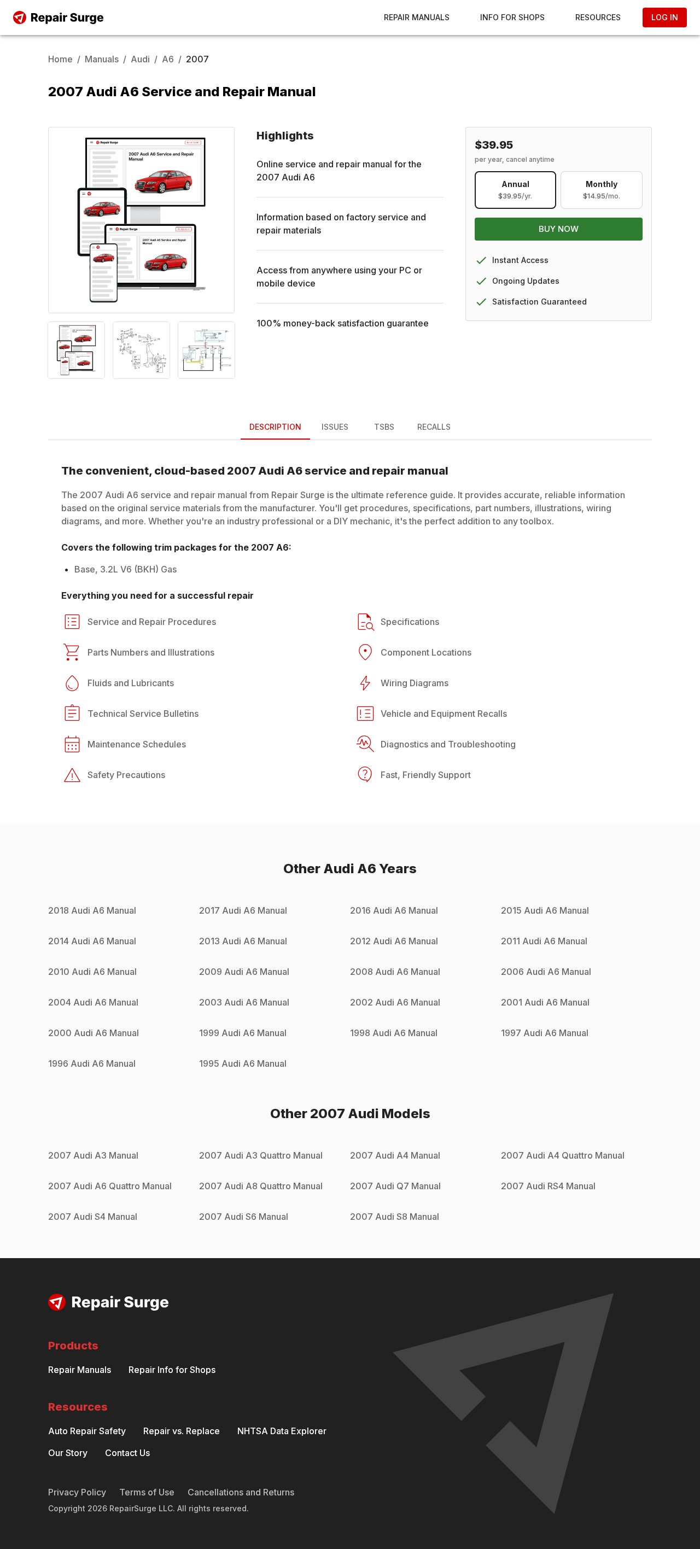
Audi (140, 59)
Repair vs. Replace (181, 1430)
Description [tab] (275, 426)
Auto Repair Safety (87, 1430)
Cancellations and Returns (241, 1492)
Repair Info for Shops (172, 1369)
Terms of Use (146, 1492)
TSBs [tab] (384, 426)
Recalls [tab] (434, 426)
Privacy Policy (77, 1492)
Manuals (102, 59)
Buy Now (559, 229)
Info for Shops (512, 17)
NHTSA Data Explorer (281, 1430)
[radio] (516, 190)
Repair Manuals (417, 17)
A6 (168, 59)
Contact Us (127, 1452)
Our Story (68, 1452)
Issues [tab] (335, 426)
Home (60, 59)
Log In (664, 17)
